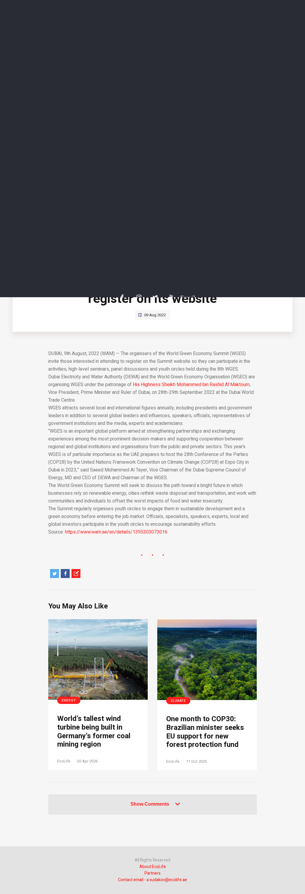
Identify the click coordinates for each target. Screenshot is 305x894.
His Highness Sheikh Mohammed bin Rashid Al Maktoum (191, 384)
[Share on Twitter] (54, 573)
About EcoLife (152, 867)
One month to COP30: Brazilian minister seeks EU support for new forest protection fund (205, 732)
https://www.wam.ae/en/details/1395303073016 (116, 532)
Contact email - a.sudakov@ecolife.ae (152, 880)
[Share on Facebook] (65, 573)
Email (184, 297)
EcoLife (63, 761)
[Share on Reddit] (75, 573)
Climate (178, 700)
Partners (152, 873)
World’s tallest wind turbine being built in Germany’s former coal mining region (93, 732)
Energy (69, 700)
